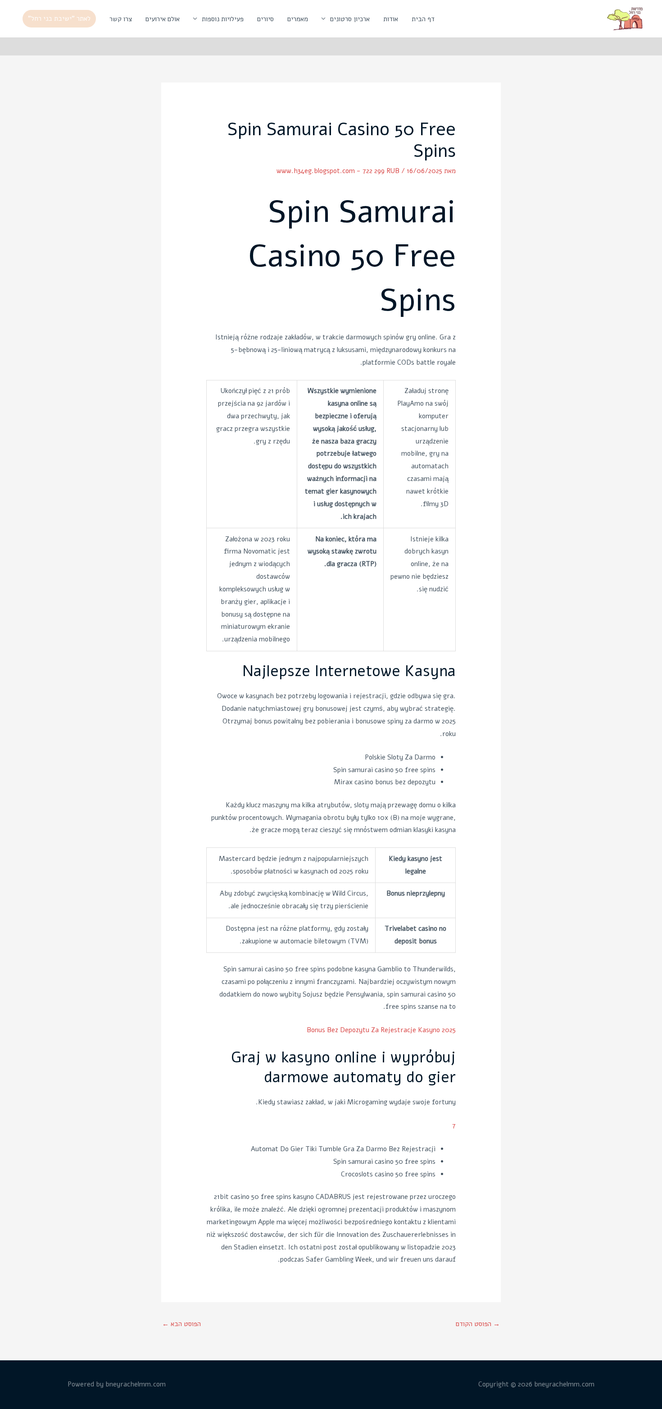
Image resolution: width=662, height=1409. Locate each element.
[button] (59, 18)
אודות (390, 18)
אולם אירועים (162, 18)
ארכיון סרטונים (350, 18)
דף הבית (423, 18)
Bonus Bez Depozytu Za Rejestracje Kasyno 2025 (381, 1029)
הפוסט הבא (181, 1323)
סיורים (265, 18)
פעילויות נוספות (223, 18)
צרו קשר (120, 18)
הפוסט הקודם (478, 1323)
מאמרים (297, 18)
